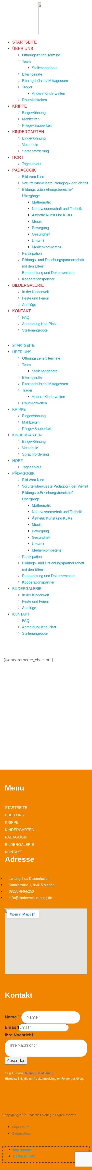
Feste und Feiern (35, 298)
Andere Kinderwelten (48, 93)
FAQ (25, 317)
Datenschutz (21, 1134)
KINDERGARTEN (28, 132)
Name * (13, 1017)
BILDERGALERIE (28, 285)
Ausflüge (29, 304)
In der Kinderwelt (35, 292)
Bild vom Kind (33, 176)
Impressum (20, 1127)
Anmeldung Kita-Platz (39, 324)
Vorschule (30, 144)
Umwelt (38, 240)
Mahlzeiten (30, 119)
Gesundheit (41, 234)
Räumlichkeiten (34, 100)
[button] (46, 339)
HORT (18, 157)
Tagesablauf (31, 164)
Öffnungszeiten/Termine (41, 55)
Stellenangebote (44, 68)
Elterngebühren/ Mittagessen (45, 81)
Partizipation (32, 253)
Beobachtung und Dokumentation (48, 272)
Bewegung (40, 228)
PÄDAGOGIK (24, 170)
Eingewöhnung (34, 113)
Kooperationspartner (38, 279)
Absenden (16, 1060)
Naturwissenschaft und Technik (57, 208)
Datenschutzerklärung (38, 1073)
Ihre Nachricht (20, 1035)
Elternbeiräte (32, 74)
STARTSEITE (24, 42)
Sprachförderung (35, 151)
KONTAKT (21, 311)
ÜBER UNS (22, 49)
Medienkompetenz (47, 247)
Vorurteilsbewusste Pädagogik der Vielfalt (55, 183)
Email (11, 1027)
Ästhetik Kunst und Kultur (52, 215)
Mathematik (41, 202)
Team (26, 61)
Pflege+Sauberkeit (37, 125)
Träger (27, 87)
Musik (37, 221)
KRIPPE (19, 106)
